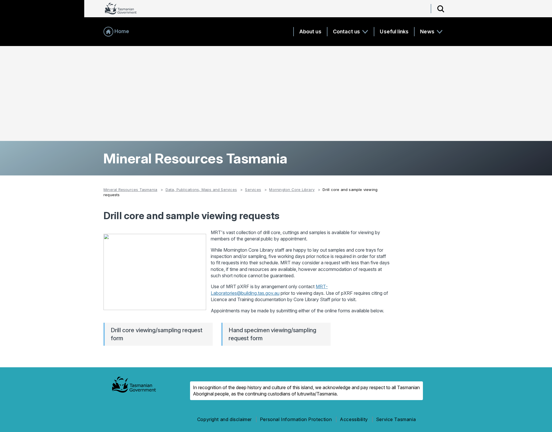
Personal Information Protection (296, 419)
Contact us (347, 31)
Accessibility (354, 419)
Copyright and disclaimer (224, 419)
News (428, 31)
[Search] (441, 8)
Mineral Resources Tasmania (130, 189)
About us (310, 31)
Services (253, 189)
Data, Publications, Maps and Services (201, 189)
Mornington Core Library (292, 189)
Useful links (394, 31)
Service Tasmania (396, 419)
